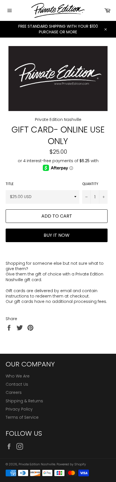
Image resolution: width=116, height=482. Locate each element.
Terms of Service (22, 417)
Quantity (90, 184)
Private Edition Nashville (37, 464)
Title (10, 184)
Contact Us (17, 384)
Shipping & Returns (24, 401)
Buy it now (57, 235)
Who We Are (18, 376)
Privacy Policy (19, 409)
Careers (14, 392)
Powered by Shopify (71, 464)
